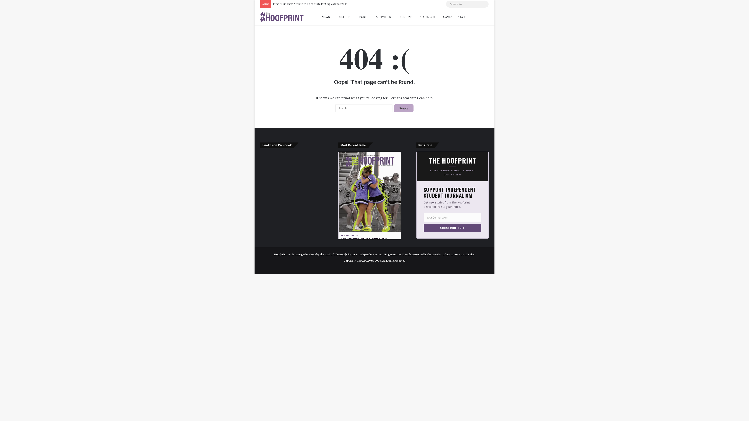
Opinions (405, 17)
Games (448, 17)
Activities (383, 17)
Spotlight (428, 17)
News (326, 17)
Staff (462, 17)
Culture (343, 17)
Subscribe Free (452, 228)
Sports (363, 17)
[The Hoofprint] (282, 17)
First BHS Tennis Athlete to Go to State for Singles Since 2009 (310, 3)
